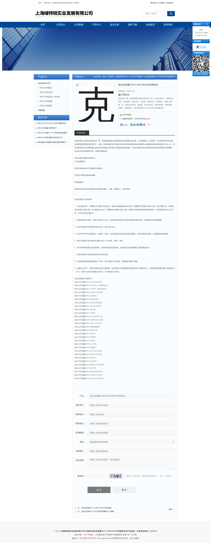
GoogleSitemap (105, 538)
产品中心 (111, 77)
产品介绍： (82, 133)
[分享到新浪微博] (134, 124)
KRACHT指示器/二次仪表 (50, 97)
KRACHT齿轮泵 (46, 106)
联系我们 (169, 3)
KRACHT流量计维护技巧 (47, 128)
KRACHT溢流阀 (46, 101)
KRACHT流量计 (46, 88)
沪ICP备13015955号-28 (89, 538)
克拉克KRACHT (44, 83)
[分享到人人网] (140, 124)
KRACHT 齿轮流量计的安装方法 (49, 138)
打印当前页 (127, 115)
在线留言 (161, 3)
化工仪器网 (134, 538)
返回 (170, 509)
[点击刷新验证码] (116, 476)
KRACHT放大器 (46, 92)
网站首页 (153, 3)
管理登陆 (116, 538)
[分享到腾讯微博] (137, 124)
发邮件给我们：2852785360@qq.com (136, 119)
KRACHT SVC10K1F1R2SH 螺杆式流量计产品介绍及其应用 (52, 123)
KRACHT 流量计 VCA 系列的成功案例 (52, 133)
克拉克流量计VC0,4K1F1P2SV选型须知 (96, 508)
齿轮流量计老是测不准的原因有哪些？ (52, 142)
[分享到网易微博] (144, 124)
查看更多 (41, 110)
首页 (104, 77)
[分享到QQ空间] (131, 124)
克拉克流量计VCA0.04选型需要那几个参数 (97, 511)
